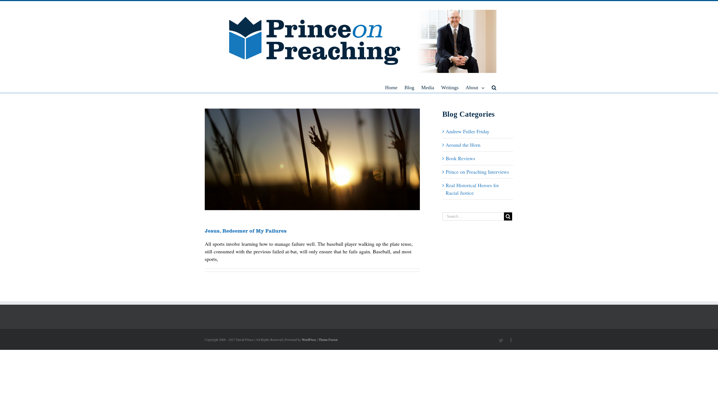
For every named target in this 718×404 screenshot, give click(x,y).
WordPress (309, 339)
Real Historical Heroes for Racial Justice (472, 189)
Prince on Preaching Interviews (477, 171)
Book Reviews (460, 158)
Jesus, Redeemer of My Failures (246, 230)
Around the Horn (463, 144)
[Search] (494, 87)
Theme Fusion (328, 339)
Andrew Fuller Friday (467, 131)
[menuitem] (394, 87)
